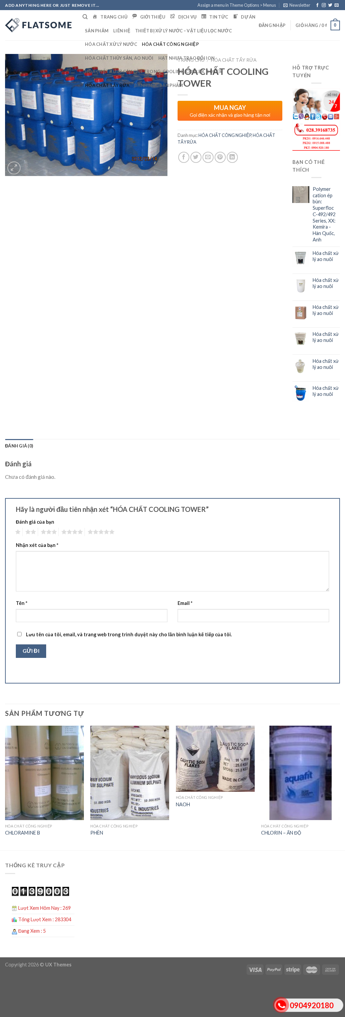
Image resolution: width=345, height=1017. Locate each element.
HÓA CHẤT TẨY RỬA (107, 85)
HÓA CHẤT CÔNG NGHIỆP (170, 44)
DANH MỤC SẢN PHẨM (158, 85)
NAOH (183, 804)
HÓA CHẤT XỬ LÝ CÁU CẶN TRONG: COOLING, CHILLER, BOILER (153, 71)
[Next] (340, 787)
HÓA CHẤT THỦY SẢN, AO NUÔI (119, 58)
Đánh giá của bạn (35, 522)
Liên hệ (121, 30)
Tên (21, 603)
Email (185, 603)
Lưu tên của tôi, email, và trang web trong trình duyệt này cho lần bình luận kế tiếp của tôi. (129, 634)
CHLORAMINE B (22, 833)
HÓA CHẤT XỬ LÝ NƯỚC (111, 44)
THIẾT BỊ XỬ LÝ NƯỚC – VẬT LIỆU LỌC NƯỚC (183, 30)
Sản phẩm (96, 30)
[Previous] (5, 787)
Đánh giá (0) (19, 445)
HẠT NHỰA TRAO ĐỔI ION (186, 58)
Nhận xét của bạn (37, 545)
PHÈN (96, 833)
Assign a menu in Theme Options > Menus (236, 5)
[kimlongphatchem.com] (38, 25)
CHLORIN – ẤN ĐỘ (281, 833)
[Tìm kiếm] (85, 16)
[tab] (19, 446)
